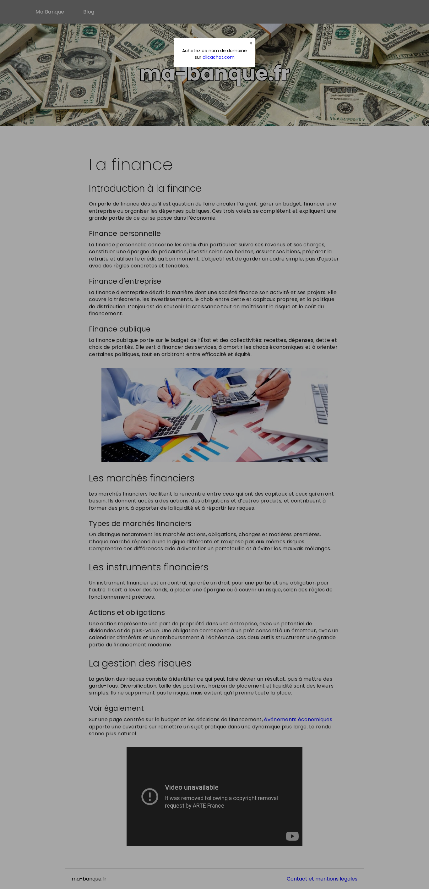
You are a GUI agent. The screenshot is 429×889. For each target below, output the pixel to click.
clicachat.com (219, 57)
